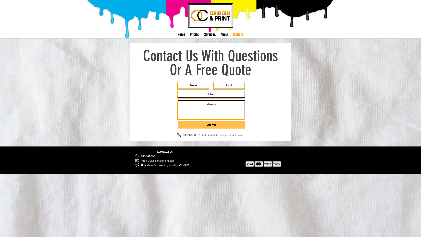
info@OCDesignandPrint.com (225, 135)
